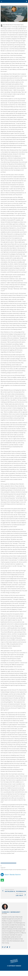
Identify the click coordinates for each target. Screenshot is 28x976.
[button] (15, 1)
